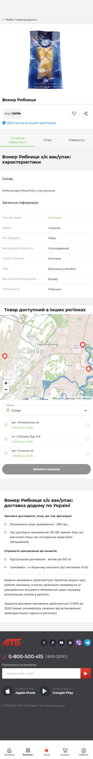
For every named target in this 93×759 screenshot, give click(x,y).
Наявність (77, 140)
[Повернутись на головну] (12, 642)
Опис (47, 140)
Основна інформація (17, 140)
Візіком (87, 398)
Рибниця (55, 217)
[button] (82, 345)
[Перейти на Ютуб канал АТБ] (61, 642)
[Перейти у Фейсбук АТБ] (52, 642)
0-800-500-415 (25, 657)
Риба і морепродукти (21, 19)
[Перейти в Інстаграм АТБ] (70, 642)
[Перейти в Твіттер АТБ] (44, 642)
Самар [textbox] (16, 410)
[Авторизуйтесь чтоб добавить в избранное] (74, 113)
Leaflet (59, 398)
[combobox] (46, 410)
